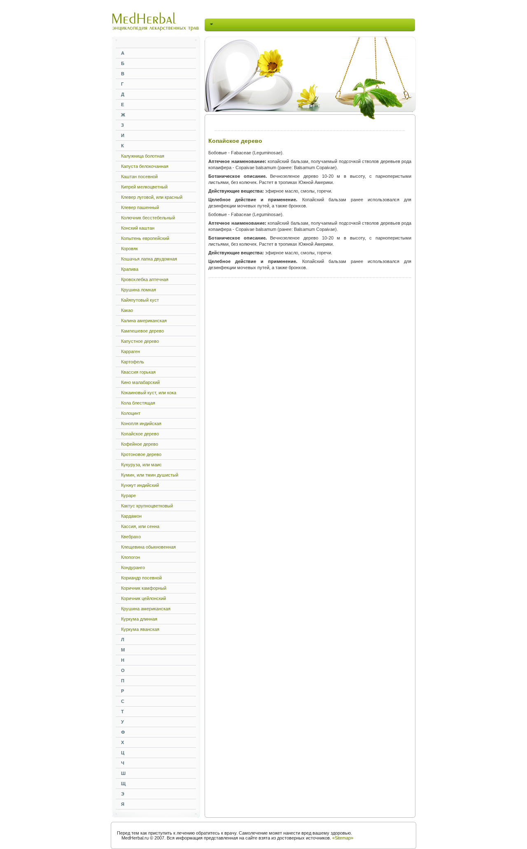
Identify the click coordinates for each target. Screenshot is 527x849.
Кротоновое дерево (141, 454)
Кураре (128, 495)
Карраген (130, 351)
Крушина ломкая (138, 289)
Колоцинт (130, 413)
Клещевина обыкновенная (148, 546)
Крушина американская (145, 608)
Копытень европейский (145, 238)
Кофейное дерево (139, 444)
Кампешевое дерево (142, 330)
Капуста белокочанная (144, 166)
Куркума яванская (140, 629)
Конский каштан (137, 228)
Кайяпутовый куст (140, 300)
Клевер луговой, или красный (151, 197)
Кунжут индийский (140, 485)
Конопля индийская (141, 423)
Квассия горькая (138, 372)
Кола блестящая (138, 402)
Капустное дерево (140, 341)
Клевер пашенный (140, 207)
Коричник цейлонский (143, 598)
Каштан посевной (139, 176)
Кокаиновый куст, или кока (148, 392)
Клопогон (130, 557)
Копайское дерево (140, 433)
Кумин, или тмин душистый (149, 474)
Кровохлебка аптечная (144, 279)
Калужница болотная (142, 156)
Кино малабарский (140, 382)
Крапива (129, 269)
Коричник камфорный (143, 588)
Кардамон (131, 516)
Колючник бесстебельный (148, 217)
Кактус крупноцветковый (147, 505)
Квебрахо (131, 536)
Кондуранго (133, 567)
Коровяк (129, 248)
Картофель (132, 361)
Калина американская (144, 320)
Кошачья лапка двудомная (149, 258)
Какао (127, 310)
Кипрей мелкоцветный (144, 186)
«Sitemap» (342, 837)
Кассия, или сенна (140, 526)
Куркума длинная (139, 618)
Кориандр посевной (141, 577)
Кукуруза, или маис (141, 464)
